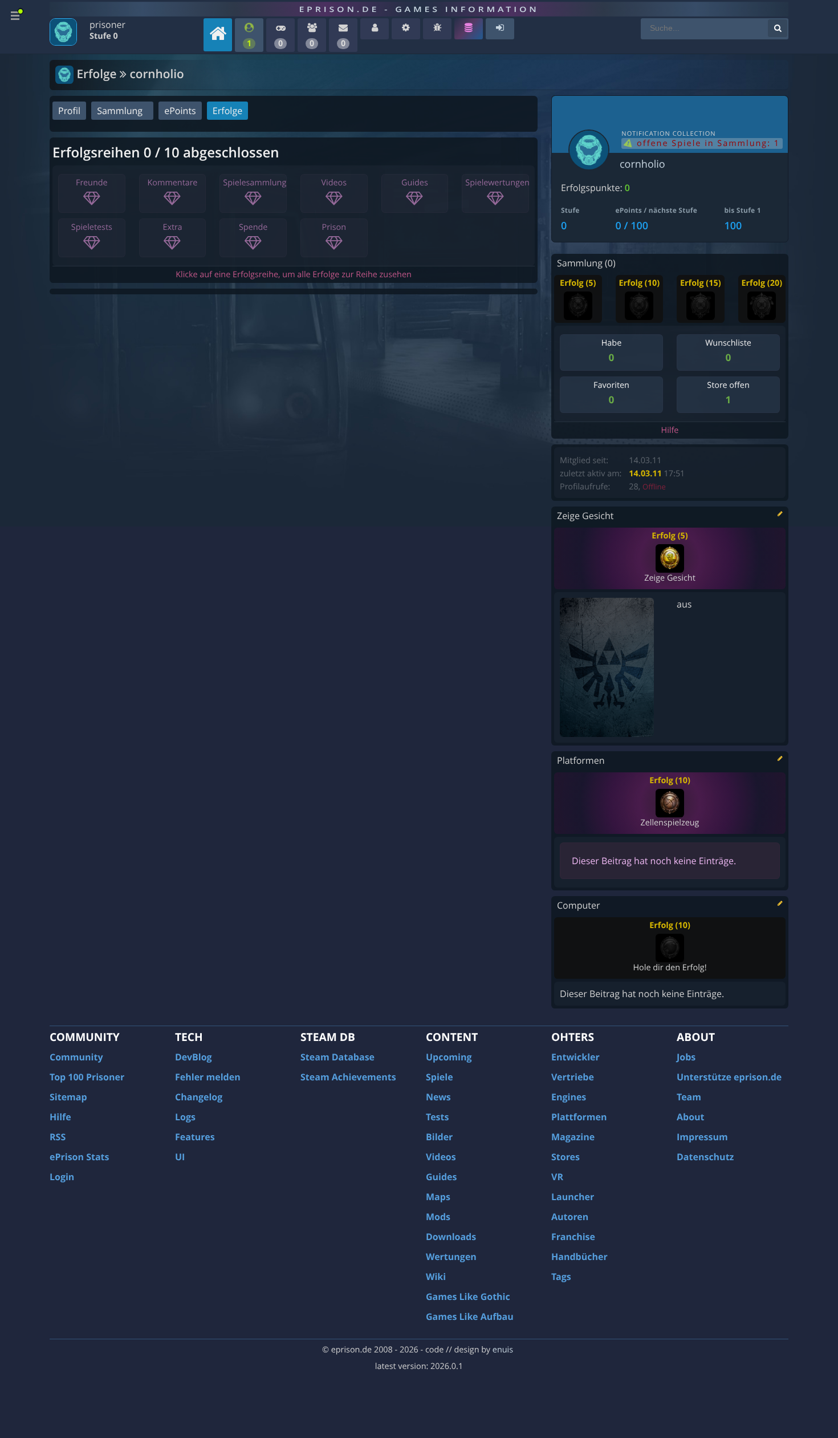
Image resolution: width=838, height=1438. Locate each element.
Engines (568, 1097)
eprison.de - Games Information (419, 9)
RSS (58, 1137)
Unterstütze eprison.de (729, 1077)
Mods (438, 1216)
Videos (441, 1157)
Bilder (439, 1137)
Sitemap (68, 1097)
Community (76, 1057)
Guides (441, 1176)
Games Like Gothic (468, 1296)
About (691, 1117)
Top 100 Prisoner (87, 1077)
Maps (438, 1196)
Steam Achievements (348, 1077)
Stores (565, 1157)
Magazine (573, 1137)
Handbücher (579, 1256)
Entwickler (575, 1057)
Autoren (569, 1216)
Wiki (436, 1276)
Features (195, 1137)
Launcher (572, 1196)
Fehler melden (208, 1077)
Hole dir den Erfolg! (669, 967)
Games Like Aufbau (470, 1316)
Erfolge (227, 110)
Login (62, 1176)
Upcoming (449, 1057)
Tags (561, 1276)
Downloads (451, 1236)
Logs (185, 1117)
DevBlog (193, 1057)
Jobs (686, 1057)
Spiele (439, 1077)
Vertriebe (572, 1077)
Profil (69, 110)
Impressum (702, 1137)
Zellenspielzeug (669, 822)
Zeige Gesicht (669, 578)
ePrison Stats (79, 1157)
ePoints (180, 110)
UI (180, 1157)
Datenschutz (705, 1157)
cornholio (642, 164)
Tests (437, 1117)
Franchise (573, 1236)
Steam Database (337, 1057)
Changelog (198, 1097)
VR (557, 1176)
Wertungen (451, 1256)
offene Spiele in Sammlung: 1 (706, 143)
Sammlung (120, 110)
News (438, 1097)
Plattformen (579, 1117)
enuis (503, 1349)
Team (689, 1097)
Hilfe (670, 430)
